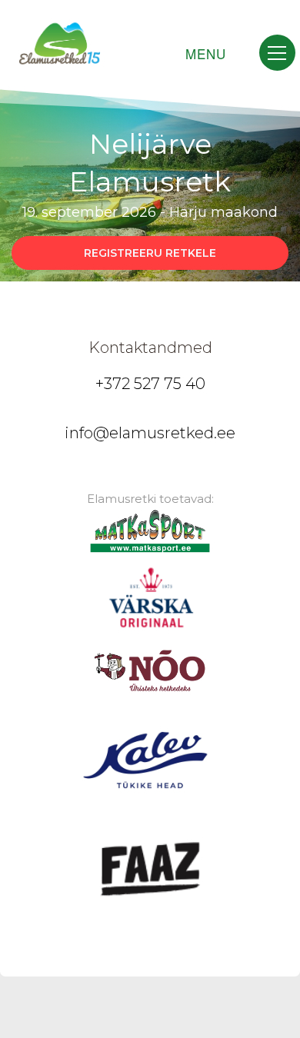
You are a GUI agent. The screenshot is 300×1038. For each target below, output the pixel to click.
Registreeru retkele (150, 253)
